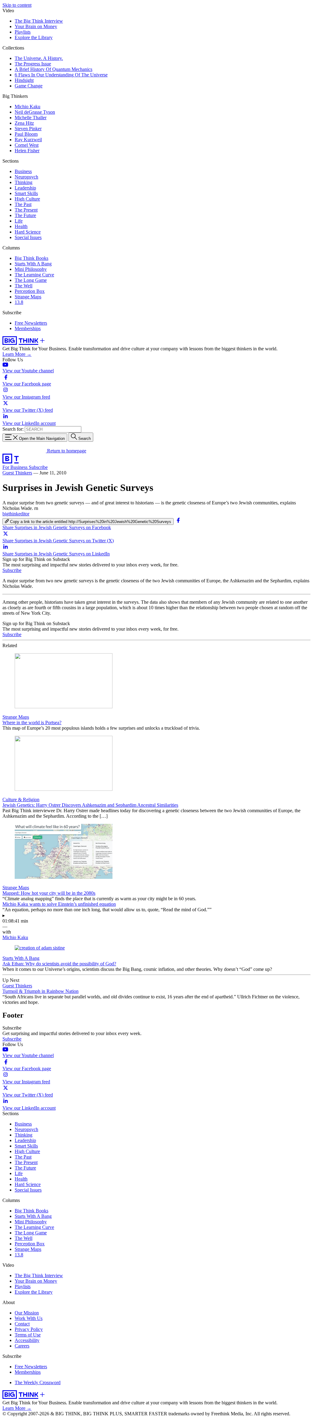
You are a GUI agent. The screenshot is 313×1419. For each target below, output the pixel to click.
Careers (22, 1345)
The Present (26, 209)
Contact (22, 1323)
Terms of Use (28, 1334)
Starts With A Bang (33, 263)
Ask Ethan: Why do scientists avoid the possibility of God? (59, 963)
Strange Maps (28, 296)
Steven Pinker (28, 128)
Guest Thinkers (17, 472)
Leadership (25, 187)
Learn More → (16, 354)
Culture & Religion (20, 799)
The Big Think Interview (39, 21)
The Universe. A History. (39, 58)
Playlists (23, 32)
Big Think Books (31, 258)
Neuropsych (26, 176)
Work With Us (28, 1318)
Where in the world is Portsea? (31, 722)
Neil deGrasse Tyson (35, 112)
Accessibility (27, 1340)
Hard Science (28, 231)
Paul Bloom (26, 134)
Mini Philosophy (31, 269)
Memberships (28, 328)
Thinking (23, 182)
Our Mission (27, 1312)
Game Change (28, 85)
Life (19, 220)
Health (21, 226)
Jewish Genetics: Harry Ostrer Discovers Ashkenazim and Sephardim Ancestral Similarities (90, 805)
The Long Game (31, 280)
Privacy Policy (29, 1329)
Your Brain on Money (36, 26)
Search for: (13, 429)
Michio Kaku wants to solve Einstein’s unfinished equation (59, 904)
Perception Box (30, 291)
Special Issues (28, 237)
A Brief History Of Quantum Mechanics (53, 69)
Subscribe (38, 467)
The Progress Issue (33, 63)
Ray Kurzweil (28, 139)
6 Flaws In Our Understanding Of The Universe (61, 74)
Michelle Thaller (30, 117)
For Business (15, 467)
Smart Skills (26, 193)
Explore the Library (34, 37)
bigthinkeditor (15, 513)
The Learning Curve (34, 274)
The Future (25, 215)
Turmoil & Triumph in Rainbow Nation (40, 991)
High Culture (27, 198)
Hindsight (24, 80)
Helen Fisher (27, 150)
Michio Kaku (27, 106)
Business (23, 171)
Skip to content (16, 5)
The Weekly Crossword (38, 1382)
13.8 (19, 302)
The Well (23, 285)
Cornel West (27, 145)
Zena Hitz (24, 123)
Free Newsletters (31, 323)
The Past (23, 204)
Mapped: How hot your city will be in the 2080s (48, 893)
